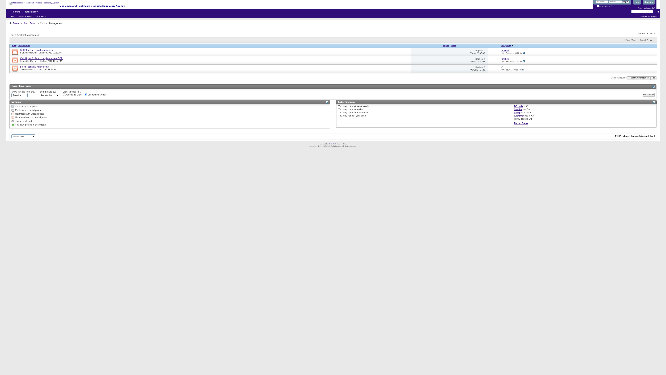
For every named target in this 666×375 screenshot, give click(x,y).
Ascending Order (73, 94)
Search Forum (646, 40)
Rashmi (33, 53)
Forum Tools (630, 40)
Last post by (506, 46)
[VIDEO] (518, 115)
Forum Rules (521, 123)
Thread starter (24, 46)
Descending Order (96, 94)
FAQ (13, 16)
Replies (446, 46)
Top (653, 78)
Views (453, 46)
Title (14, 46)
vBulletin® (332, 144)
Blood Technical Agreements (34, 66)
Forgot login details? (646, 8)
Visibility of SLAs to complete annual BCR (41, 58)
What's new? (31, 12)
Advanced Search (648, 16)
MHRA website (622, 136)
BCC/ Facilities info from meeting (36, 50)
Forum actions (25, 16)
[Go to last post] (524, 53)
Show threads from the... (23, 91)
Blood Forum (29, 23)
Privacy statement (639, 136)
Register (648, 2)
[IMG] (517, 112)
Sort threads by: (48, 91)
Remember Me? (605, 6)
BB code (518, 106)
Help (637, 2)
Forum (16, 12)
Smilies (518, 109)
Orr (31, 69)
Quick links (39, 16)
